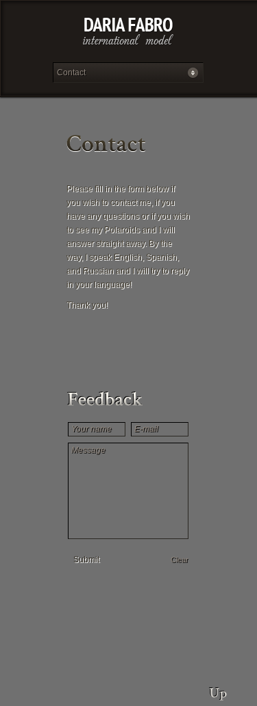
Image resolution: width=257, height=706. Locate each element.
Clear (179, 559)
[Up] (218, 689)
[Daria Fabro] (128, 34)
